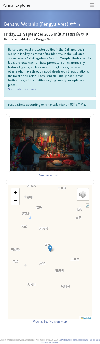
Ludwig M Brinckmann (68, 339)
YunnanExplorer (16, 5)
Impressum (83, 339)
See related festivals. (22, 89)
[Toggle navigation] (92, 5)
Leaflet (87, 317)
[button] (50, 248)
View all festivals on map (50, 321)
